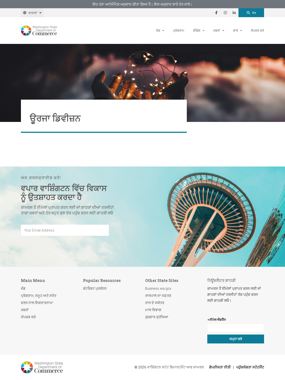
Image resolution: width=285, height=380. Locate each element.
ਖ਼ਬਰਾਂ (216, 30)
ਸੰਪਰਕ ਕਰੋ (257, 30)
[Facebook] (216, 12)
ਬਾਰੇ (235, 30)
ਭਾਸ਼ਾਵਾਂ (32, 13)
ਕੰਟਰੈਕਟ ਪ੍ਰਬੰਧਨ (95, 288)
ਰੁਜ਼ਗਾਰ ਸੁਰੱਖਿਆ (156, 317)
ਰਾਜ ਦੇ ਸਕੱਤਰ (154, 303)
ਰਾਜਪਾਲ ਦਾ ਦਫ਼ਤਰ (158, 296)
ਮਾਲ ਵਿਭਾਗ (153, 310)
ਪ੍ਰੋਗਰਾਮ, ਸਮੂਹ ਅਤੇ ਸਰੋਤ (38, 296)
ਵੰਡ (158, 30)
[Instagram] (225, 12)
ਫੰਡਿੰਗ (196, 30)
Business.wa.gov (158, 288)
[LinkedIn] (234, 12)
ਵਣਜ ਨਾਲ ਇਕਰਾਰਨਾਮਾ (37, 303)
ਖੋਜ (254, 13)
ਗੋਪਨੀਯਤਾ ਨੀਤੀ (220, 367)
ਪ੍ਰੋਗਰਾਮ (178, 30)
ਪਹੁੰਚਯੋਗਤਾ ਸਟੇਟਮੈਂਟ (250, 367)
